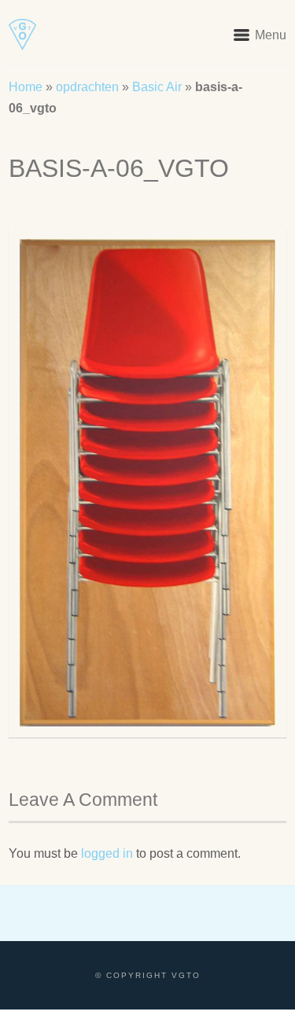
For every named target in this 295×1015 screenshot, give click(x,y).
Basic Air (157, 87)
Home (25, 87)
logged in (107, 853)
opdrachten (87, 87)
